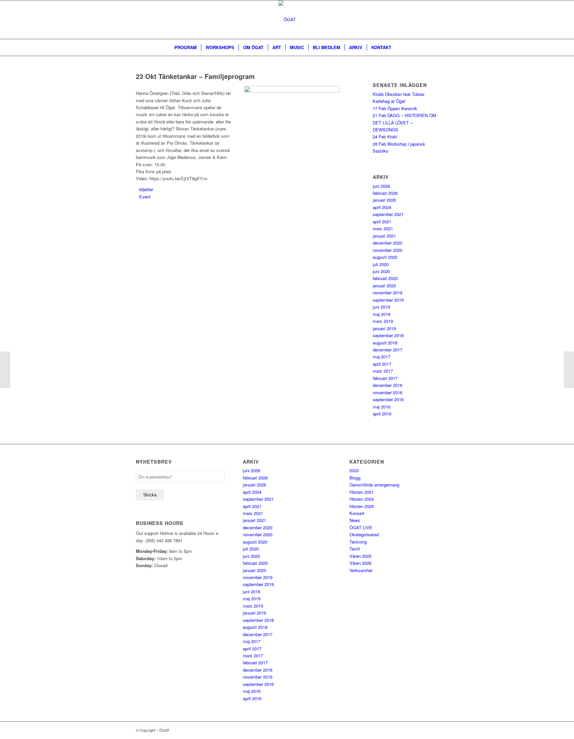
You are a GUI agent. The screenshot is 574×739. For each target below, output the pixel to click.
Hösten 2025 (361, 506)
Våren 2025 (360, 556)
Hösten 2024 (361, 499)
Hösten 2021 (361, 492)
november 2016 (387, 392)
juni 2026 (381, 186)
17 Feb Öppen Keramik (395, 108)
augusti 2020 (385, 257)
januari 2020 (384, 285)
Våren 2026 (360, 563)
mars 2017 (383, 371)
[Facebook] (423, 20)
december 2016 (387, 385)
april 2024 (382, 207)
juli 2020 (381, 264)
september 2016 (388, 399)
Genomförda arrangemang (374, 484)
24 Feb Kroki (385, 136)
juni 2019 (381, 307)
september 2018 (388, 335)
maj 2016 (381, 407)
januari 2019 (384, 328)
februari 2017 (385, 378)
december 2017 (387, 349)
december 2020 (387, 243)
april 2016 (382, 413)
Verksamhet (360, 570)
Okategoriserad (364, 534)
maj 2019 (381, 314)
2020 (354, 470)
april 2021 (382, 221)
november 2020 (387, 250)
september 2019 (388, 300)
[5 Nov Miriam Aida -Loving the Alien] (5, 369)
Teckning (358, 542)
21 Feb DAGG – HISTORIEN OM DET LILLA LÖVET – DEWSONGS (404, 122)
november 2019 (387, 292)
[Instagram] (433, 20)
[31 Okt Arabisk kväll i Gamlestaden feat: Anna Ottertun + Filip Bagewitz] (569, 369)
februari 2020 (385, 278)
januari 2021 (384, 236)
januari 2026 (384, 200)
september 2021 (388, 214)
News (354, 520)
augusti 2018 (385, 342)
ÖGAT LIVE (360, 527)
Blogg (354, 478)
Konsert (356, 513)
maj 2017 (381, 356)
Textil (354, 549)
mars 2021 (383, 228)
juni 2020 (381, 271)
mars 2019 (383, 321)
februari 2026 (385, 193)
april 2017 (382, 364)
